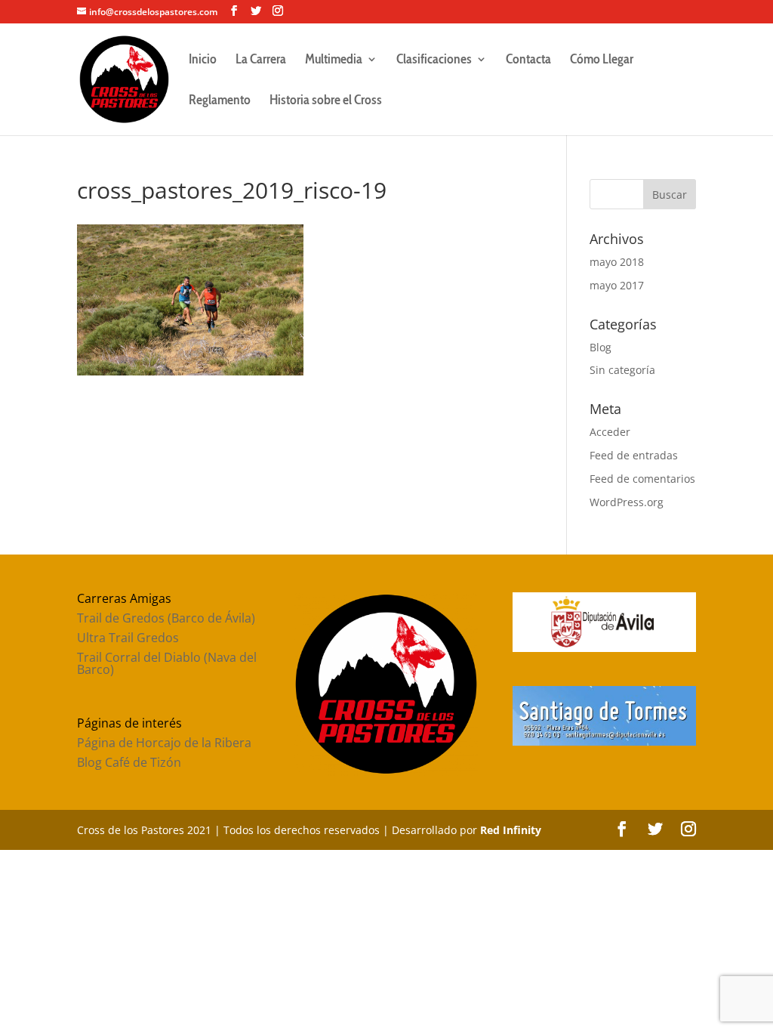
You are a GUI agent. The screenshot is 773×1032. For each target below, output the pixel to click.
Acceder (610, 432)
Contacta (528, 60)
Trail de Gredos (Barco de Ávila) (166, 618)
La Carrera (261, 60)
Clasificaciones (434, 60)
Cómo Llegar (601, 60)
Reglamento (220, 101)
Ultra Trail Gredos (128, 637)
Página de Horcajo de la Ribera (164, 742)
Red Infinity (510, 830)
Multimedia (333, 60)
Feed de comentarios (642, 478)
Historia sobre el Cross (325, 101)
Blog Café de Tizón (129, 762)
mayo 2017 (617, 285)
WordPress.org (627, 502)
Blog (600, 347)
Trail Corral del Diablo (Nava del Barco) (167, 663)
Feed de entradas (634, 455)
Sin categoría (622, 370)
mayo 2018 (617, 262)
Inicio (203, 60)
